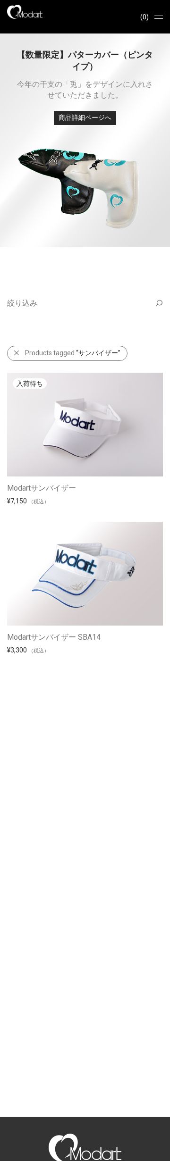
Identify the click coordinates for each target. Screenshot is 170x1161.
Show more (19, 500)
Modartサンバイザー (41, 488)
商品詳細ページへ (85, 117)
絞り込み (22, 303)
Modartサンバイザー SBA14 (54, 637)
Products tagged (72, 353)
